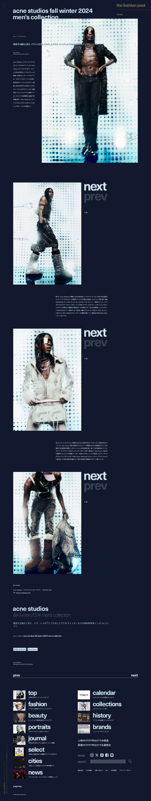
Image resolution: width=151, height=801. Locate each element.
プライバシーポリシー (125, 770)
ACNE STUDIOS (19, 649)
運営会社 (80, 770)
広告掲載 (89, 770)
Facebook (107, 755)
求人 (106, 770)
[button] (96, 185)
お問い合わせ (99, 770)
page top (17, 786)
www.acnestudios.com (23, 593)
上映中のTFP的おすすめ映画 (93, 740)
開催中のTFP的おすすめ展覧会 (94, 745)
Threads (102, 755)
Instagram (92, 755)
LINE (111, 755)
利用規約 (114, 770)
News (119, 14)
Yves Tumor (32, 649)
